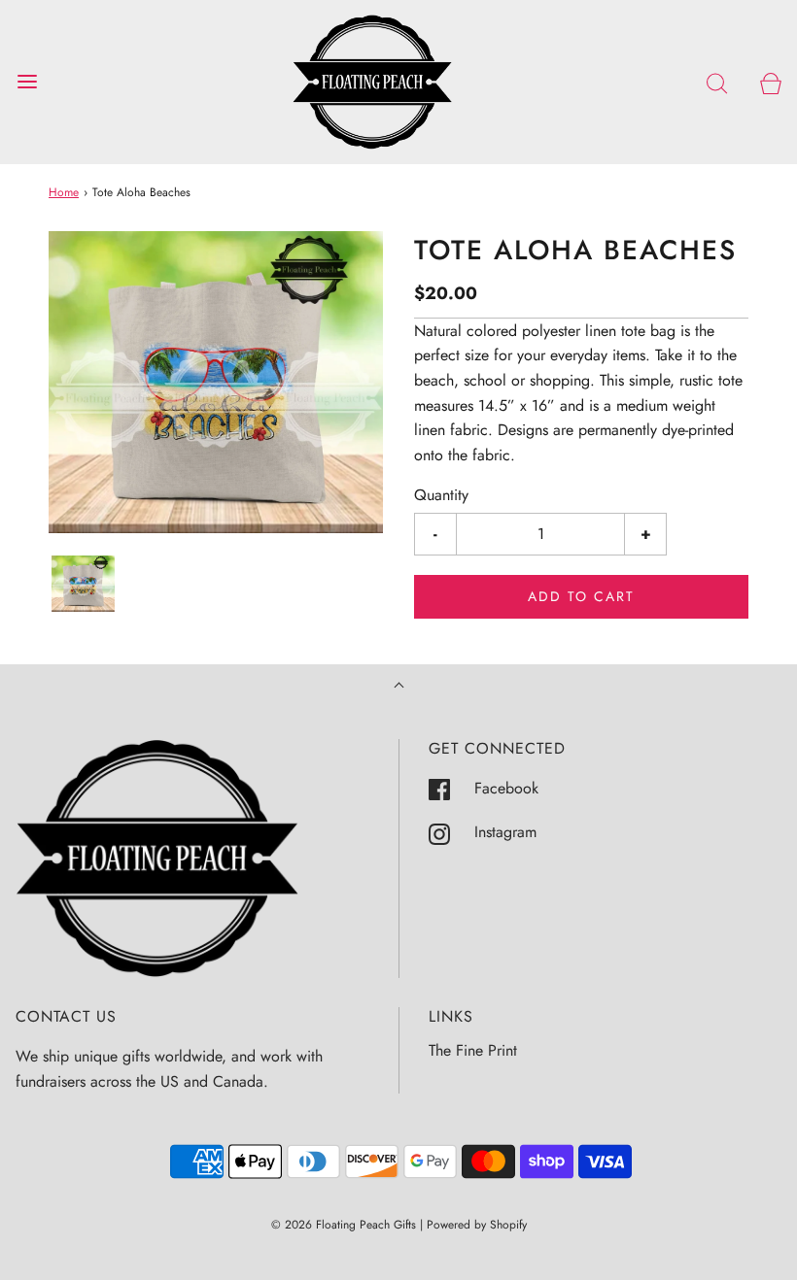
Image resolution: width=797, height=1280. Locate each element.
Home (64, 192)
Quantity (441, 495)
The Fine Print (473, 1050)
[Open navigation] (26, 82)
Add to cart (581, 596)
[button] (83, 584)
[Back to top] (399, 687)
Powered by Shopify (477, 1224)
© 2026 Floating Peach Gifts (343, 1224)
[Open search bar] (717, 82)
